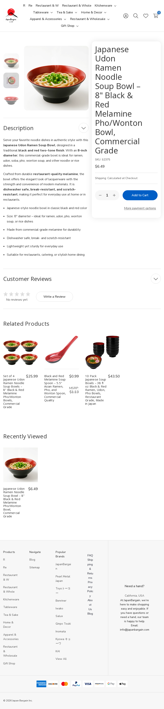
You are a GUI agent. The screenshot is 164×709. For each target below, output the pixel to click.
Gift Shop (9, 663)
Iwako (59, 608)
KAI (58, 651)
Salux (59, 616)
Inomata (61, 631)
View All (61, 659)
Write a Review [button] (54, 296)
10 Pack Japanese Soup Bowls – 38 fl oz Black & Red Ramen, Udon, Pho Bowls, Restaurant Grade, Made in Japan (96, 389)
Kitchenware (11, 599)
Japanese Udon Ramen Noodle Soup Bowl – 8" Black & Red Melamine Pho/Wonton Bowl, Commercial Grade (14, 502)
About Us (90, 605)
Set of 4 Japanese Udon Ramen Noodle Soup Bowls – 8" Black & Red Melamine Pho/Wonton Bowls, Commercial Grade (14, 391)
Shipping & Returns (90, 568)
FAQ (90, 555)
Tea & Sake (10, 615)
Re (5, 567)
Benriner (61, 601)
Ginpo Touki (63, 624)
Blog (32, 560)
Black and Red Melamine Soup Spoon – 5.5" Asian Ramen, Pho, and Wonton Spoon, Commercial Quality (55, 388)
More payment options (140, 208)
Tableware (10, 607)
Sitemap (34, 567)
